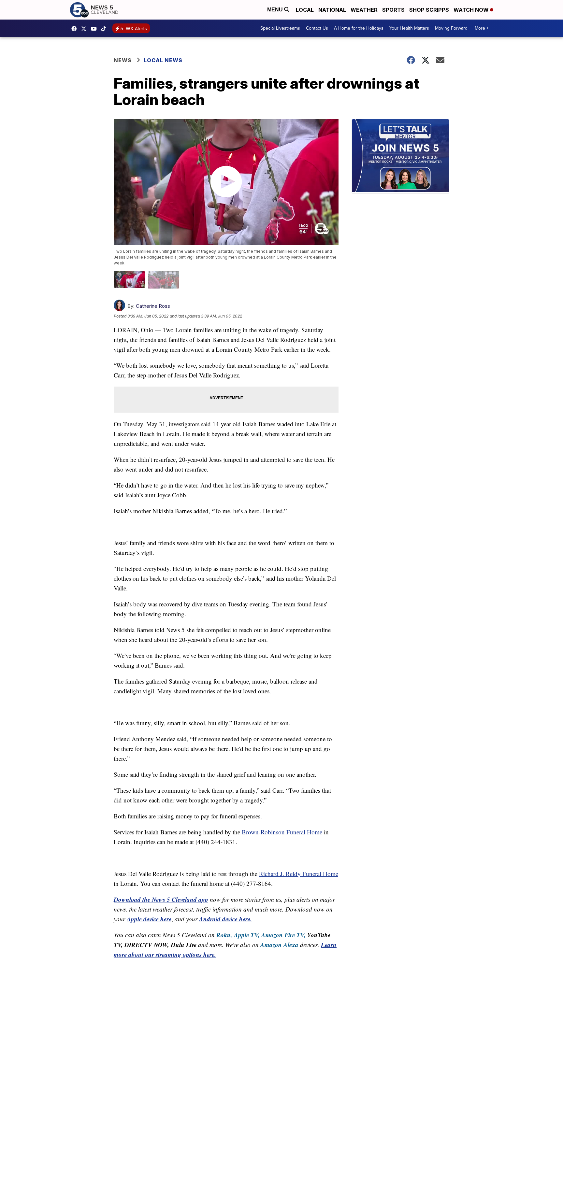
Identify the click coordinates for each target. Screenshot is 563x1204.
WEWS (85, 28)
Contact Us (317, 28)
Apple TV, (247, 934)
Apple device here (149, 918)
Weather (364, 10)
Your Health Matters (409, 28)
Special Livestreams (280, 28)
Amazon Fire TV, (283, 934)
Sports (393, 10)
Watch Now (472, 10)
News (123, 60)
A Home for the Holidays (358, 28)
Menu (275, 9)
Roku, (224, 934)
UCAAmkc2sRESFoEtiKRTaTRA (95, 28)
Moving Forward (451, 28)
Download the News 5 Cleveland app (161, 899)
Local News (163, 60)
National (332, 10)
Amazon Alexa (279, 944)
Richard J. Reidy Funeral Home (298, 874)
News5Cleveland (75, 28)
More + (482, 28)
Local (305, 10)
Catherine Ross (153, 306)
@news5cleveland (105, 28)
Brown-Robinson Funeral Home (282, 832)
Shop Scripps (429, 10)
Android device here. (225, 918)
